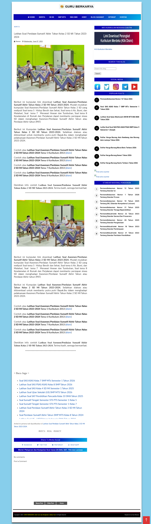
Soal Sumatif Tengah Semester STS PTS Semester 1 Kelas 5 (48, 400)
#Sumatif (57, 431)
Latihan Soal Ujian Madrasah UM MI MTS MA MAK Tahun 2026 (119, 118)
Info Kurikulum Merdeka (103, 49)
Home (62, 503)
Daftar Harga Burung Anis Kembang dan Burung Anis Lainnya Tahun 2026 (119, 138)
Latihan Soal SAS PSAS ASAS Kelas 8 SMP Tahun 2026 (45, 385)
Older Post (50, 503)
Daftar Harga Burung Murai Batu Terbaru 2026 (118, 148)
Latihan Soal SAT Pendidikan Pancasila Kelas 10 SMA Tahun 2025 (51, 396)
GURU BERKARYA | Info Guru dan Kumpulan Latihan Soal (40, 514)
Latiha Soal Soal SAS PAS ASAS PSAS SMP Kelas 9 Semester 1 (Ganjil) (119, 128)
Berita (17, 27)
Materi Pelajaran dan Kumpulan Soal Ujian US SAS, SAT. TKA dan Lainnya (50, 450)
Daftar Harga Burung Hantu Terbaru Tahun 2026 (119, 163)
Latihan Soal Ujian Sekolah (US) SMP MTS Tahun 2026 (45, 392)
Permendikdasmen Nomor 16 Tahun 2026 (116, 99)
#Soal (49, 431)
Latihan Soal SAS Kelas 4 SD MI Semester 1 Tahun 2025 (46, 388)
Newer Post (39, 503)
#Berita (42, 431)
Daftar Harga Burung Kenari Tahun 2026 (115, 155)
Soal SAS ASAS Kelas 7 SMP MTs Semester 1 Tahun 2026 (47, 381)
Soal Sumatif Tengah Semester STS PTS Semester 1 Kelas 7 (48, 404)
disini (68, 153)
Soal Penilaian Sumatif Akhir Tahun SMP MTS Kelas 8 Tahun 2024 (51, 415)
